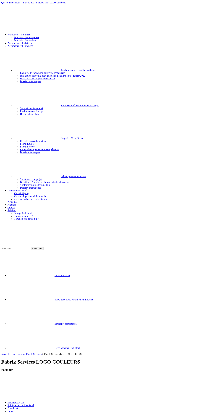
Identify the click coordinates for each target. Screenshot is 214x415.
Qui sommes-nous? (10, 2)
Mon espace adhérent (54, 2)
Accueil (5, 354)
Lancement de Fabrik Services (27, 354)
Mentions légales (16, 402)
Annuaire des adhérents (32, 2)
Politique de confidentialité (21, 405)
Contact (11, 411)
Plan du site (13, 408)
